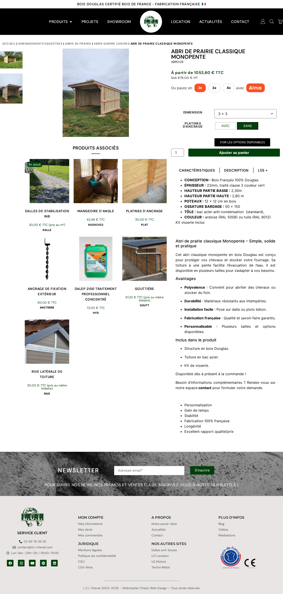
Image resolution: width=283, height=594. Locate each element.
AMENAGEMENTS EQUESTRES (40, 43)
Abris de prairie (78, 43)
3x (214, 88)
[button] (242, 142)
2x (200, 88)
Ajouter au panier (234, 152)
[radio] (225, 126)
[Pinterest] (43, 563)
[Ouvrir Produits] (71, 22)
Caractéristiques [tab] (197, 170)
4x (229, 88)
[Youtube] (32, 563)
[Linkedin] (54, 563)
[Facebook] (10, 563)
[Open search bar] (272, 21)
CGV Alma (85, 567)
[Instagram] (21, 563)
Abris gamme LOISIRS (111, 43)
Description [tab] (236, 170)
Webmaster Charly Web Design (144, 588)
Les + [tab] (263, 170)
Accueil (8, 43)
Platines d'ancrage (193, 125)
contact (204, 388)
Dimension (193, 112)
